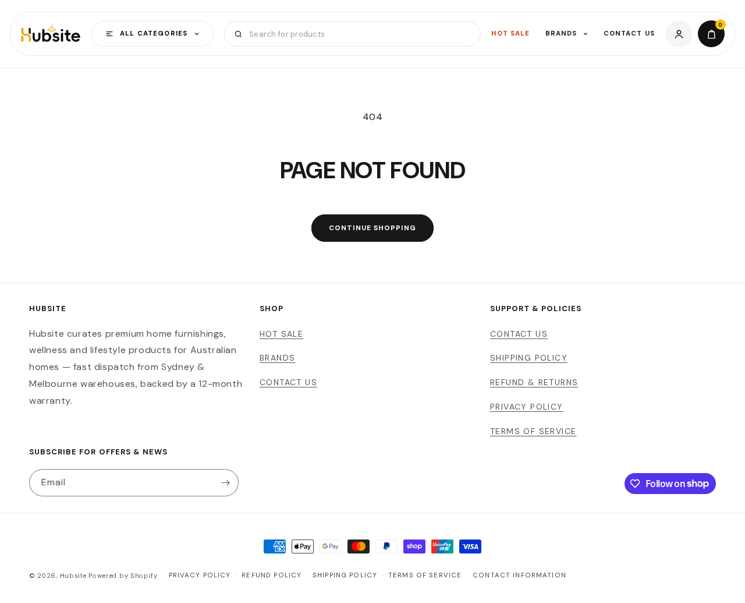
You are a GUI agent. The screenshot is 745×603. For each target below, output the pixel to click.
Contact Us (629, 33)
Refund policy (271, 575)
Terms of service (425, 575)
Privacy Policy (526, 406)
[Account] (678, 33)
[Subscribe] (225, 482)
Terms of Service (533, 431)
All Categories (153, 33)
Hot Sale (510, 33)
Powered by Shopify (123, 576)
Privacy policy (200, 575)
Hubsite (73, 576)
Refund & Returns (534, 382)
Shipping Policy (528, 358)
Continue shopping (372, 227)
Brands (561, 33)
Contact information (519, 575)
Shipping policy (345, 575)
